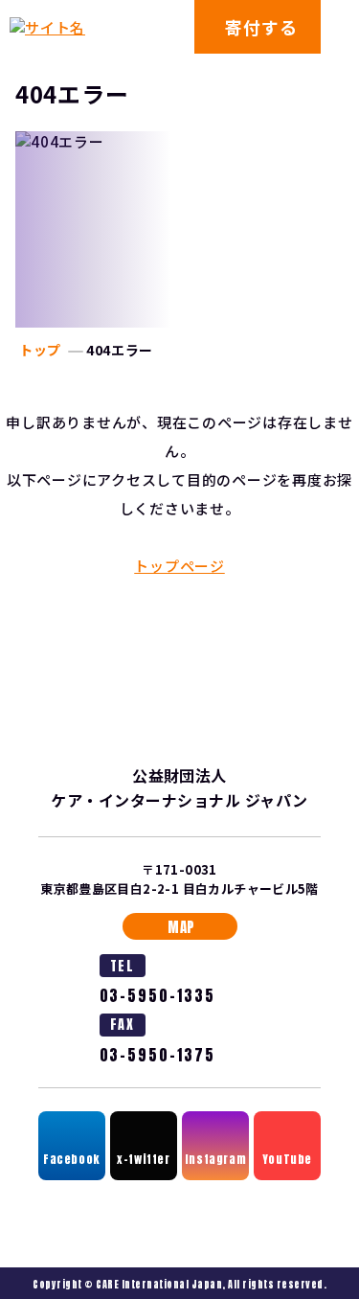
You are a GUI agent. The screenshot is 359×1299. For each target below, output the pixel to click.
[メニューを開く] (340, 27)
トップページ (179, 566)
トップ (40, 349)
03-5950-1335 (157, 996)
